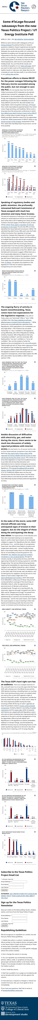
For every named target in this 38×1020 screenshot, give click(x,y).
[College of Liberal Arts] (15, 1008)
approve (29, 345)
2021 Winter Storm (17, 894)
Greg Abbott (30, 896)
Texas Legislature (18, 896)
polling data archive (12, 74)
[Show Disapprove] (16, 639)
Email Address (6, 882)
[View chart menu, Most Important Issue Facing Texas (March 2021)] (35, 832)
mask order (18, 710)
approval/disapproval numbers (11, 578)
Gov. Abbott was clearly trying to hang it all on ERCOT (19, 113)
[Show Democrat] (9, 197)
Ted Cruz (4, 898)
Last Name (4, 887)
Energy (3, 896)
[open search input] (34, 7)
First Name (5, 884)
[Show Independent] (19, 197)
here (26, 105)
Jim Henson (19, 39)
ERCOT (9, 896)
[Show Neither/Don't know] (28, 639)
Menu (4, 7)
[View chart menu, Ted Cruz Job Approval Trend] (35, 645)
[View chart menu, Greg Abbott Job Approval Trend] (35, 609)
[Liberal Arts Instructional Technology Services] (14, 1013)
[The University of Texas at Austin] (9, 1003)
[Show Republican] (28, 197)
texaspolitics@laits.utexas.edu (13, 990)
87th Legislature (30, 894)
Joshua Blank (29, 39)
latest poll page (26, 66)
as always (8, 262)
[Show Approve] (7, 639)
